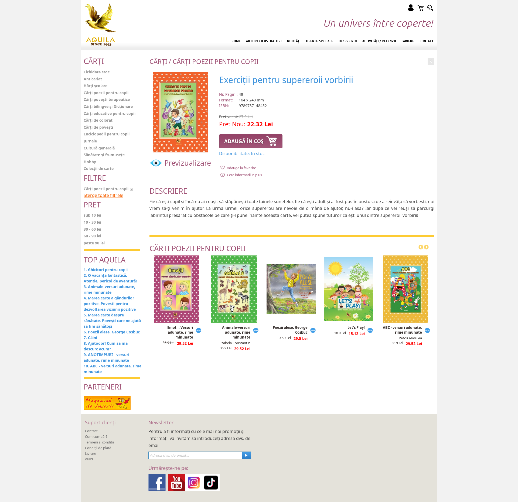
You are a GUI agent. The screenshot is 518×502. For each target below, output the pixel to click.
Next (426, 247)
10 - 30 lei (92, 222)
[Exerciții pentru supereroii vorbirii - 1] (180, 111)
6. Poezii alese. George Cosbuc (112, 331)
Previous (421, 247)
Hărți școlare (95, 85)
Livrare (90, 453)
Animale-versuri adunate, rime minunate (236, 332)
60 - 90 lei (92, 235)
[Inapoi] (431, 60)
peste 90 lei (94, 242)
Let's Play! (356, 327)
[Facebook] (157, 482)
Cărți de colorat (98, 120)
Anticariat (93, 78)
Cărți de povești (98, 127)
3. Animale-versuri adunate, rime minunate (109, 289)
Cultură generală (99, 148)
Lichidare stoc (97, 71)
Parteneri (103, 387)
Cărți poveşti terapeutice (107, 99)
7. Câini (90, 337)
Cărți (158, 61)
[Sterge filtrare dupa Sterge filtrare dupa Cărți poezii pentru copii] (131, 188)
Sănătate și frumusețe (104, 154)
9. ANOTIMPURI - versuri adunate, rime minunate (106, 357)
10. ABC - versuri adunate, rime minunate (112, 368)
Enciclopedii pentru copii (107, 133)
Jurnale (90, 141)
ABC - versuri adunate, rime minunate (402, 330)
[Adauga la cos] (250, 140)
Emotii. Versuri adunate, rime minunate (180, 332)
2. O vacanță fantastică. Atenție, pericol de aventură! (110, 278)
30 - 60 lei (92, 229)
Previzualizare (186, 163)
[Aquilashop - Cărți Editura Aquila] (100, 24)
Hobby (90, 161)
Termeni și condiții (99, 442)
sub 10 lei (92, 215)
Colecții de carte (99, 168)
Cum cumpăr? (96, 436)
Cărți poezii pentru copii (106, 92)
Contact (91, 430)
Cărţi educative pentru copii (109, 113)
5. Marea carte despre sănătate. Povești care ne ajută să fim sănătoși (112, 320)
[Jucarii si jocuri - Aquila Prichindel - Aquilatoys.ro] (107, 402)
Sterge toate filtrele (103, 195)
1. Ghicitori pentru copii (106, 269)
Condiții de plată (98, 447)
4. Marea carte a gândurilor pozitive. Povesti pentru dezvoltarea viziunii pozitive (110, 303)
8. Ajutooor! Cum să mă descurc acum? (106, 346)
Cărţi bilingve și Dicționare (108, 106)
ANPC (89, 458)
